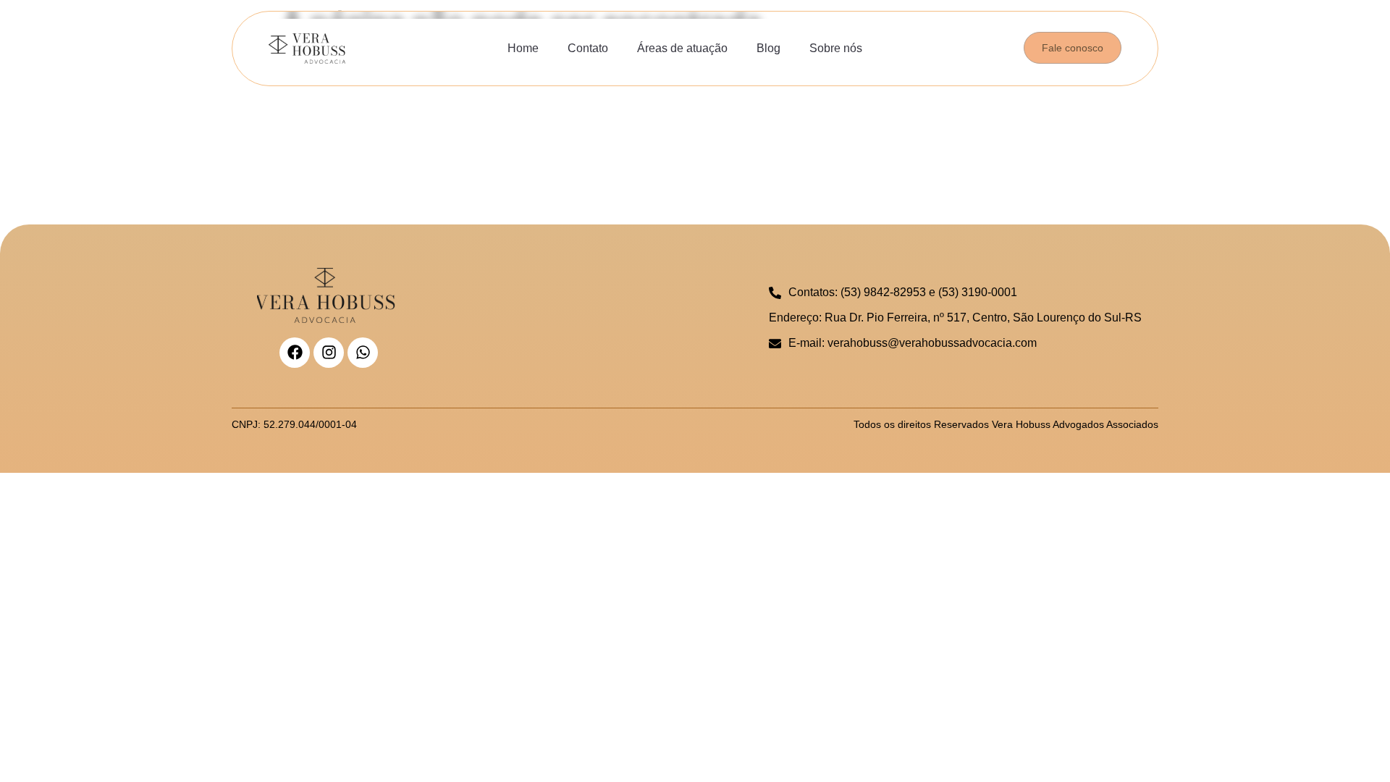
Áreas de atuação (682, 48)
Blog (768, 48)
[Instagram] (328, 352)
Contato (588, 48)
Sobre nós (835, 48)
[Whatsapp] (363, 352)
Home (523, 48)
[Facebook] (294, 352)
